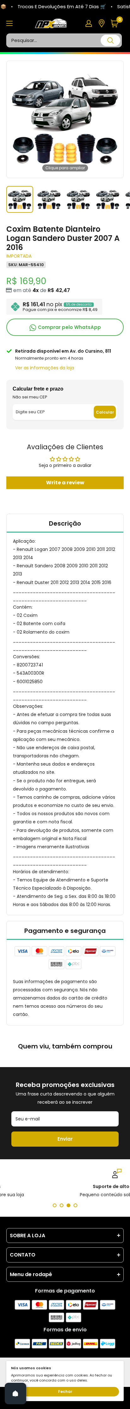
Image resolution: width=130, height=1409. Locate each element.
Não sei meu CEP (30, 397)
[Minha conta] (89, 23)
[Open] (15, 1393)
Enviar (65, 1139)
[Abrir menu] (9, 23)
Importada (19, 256)
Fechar (65, 1391)
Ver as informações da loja (44, 368)
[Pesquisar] (110, 40)
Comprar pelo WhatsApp (69, 327)
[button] (116, 23)
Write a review (65, 482)
